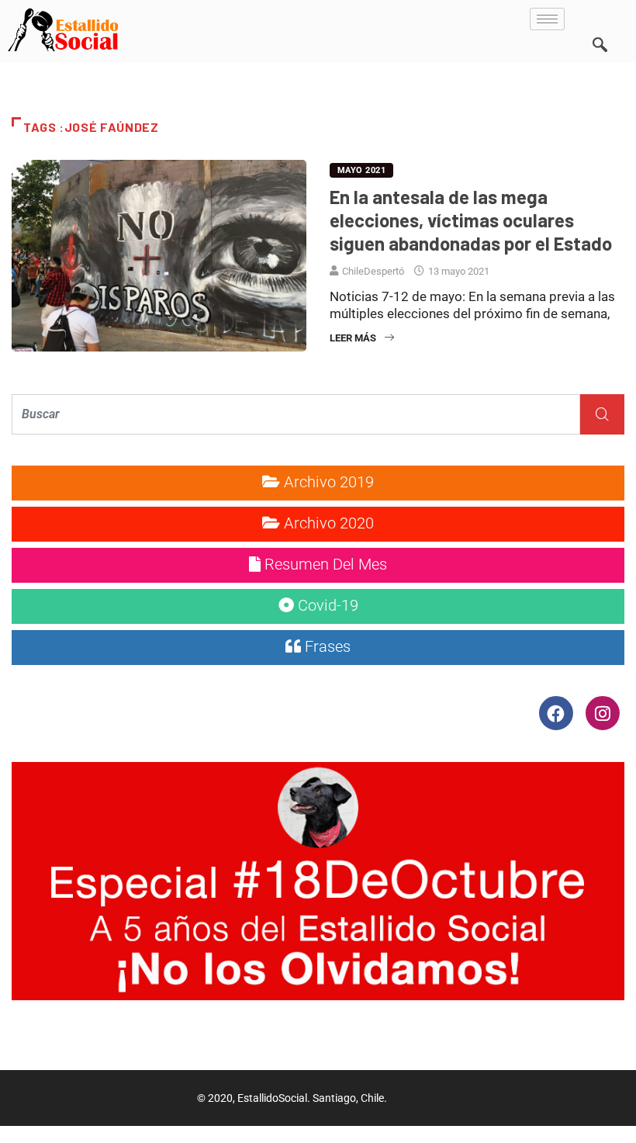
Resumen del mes (324, 564)
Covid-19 (326, 605)
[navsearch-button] (599, 23)
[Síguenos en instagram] (602, 712)
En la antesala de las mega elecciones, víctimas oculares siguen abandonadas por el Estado (471, 220)
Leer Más (353, 338)
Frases (326, 646)
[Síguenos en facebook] (557, 712)
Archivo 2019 (327, 482)
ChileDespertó (373, 271)
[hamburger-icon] (547, 19)
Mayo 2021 (361, 170)
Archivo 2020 (327, 523)
